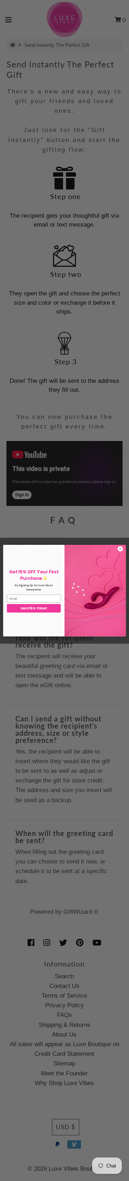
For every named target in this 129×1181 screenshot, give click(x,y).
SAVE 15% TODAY (33, 608)
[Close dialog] (120, 548)
